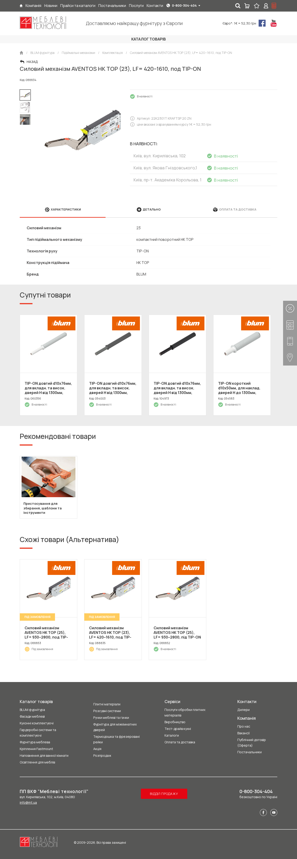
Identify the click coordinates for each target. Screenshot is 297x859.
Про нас (243, 726)
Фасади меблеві (32, 716)
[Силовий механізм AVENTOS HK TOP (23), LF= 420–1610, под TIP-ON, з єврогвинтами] (113, 588)
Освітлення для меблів (37, 762)
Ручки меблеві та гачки (111, 717)
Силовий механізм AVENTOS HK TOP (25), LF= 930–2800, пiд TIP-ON (177, 632)
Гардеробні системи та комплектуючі (38, 733)
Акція (97, 749)
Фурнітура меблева (35, 742)
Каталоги (172, 735)
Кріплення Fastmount (36, 749)
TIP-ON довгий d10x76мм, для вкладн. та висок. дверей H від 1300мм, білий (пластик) (48, 390)
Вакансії (243, 733)
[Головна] (21, 5)
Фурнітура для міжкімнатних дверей (115, 727)
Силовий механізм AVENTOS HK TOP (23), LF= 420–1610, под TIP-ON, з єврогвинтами (110, 634)
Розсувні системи (107, 711)
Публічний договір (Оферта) (251, 742)
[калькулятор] (274, 6)
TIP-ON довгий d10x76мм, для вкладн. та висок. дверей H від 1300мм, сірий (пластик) (112, 390)
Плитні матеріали (106, 704)
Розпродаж (102, 755)
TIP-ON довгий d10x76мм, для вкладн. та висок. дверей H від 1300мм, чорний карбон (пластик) (177, 392)
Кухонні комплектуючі (37, 723)
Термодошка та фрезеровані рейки (116, 739)
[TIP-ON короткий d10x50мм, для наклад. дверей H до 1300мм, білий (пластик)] (242, 344)
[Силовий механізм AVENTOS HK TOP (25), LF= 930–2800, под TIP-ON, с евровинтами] (48, 588)
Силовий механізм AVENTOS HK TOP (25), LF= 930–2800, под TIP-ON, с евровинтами (46, 634)
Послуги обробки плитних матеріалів (185, 712)
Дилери (243, 709)
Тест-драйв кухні (178, 728)
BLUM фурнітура (32, 709)
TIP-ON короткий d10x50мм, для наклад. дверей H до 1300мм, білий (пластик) (239, 390)
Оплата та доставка (180, 742)
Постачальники (249, 752)
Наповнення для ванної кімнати (44, 755)
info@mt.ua (28, 802)
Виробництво (175, 722)
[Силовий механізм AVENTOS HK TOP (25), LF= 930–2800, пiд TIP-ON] (177, 588)
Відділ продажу (164, 793)
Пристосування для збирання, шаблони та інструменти (42, 508)
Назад (32, 61)
